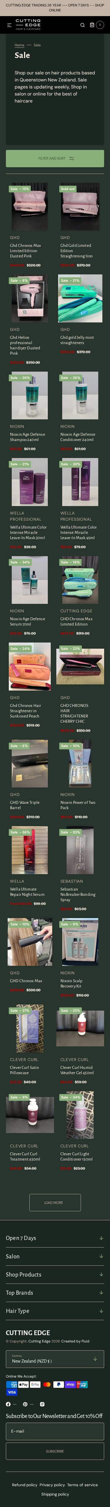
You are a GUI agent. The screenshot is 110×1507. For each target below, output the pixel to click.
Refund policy (24, 1484)
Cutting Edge (39, 1341)
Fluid (85, 1341)
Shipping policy (55, 1494)
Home (19, 45)
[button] (9, 25)
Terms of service (82, 1484)
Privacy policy (52, 1484)
